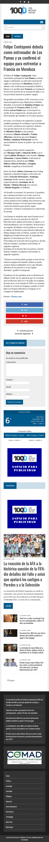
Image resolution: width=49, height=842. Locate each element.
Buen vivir (9, 822)
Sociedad (9, 791)
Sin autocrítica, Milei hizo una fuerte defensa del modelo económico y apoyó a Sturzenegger (32, 635)
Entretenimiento (11, 806)
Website (9, 394)
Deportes (9, 801)
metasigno (24, 840)
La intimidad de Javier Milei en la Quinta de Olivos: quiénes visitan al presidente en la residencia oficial (32, 650)
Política (8, 781)
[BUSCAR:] (24, 27)
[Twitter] (24, 1)
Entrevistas (9, 811)
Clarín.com (16, 296)
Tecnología (9, 816)
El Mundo (9, 796)
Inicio (8, 776)
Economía (9, 786)
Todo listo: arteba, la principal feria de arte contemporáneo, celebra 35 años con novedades (32, 620)
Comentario (11, 362)
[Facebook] (20, 1)
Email (8, 387)
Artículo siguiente (23, 333)
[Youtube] (28, 1)
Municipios (9, 827)
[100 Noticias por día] (24, 10)
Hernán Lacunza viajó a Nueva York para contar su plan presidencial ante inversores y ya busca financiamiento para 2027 (31, 666)
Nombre (9, 379)
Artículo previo (26, 330)
